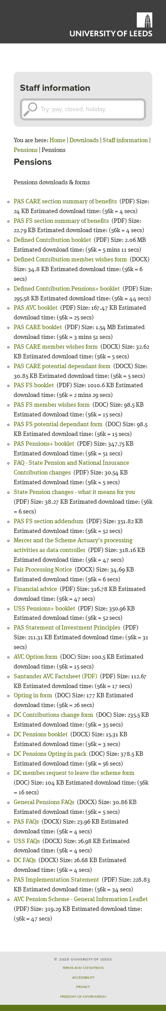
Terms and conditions (83, 968)
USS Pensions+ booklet (44, 609)
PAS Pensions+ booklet (44, 444)
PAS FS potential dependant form (58, 424)
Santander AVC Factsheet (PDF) (55, 676)
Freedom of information (83, 997)
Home (58, 140)
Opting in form (33, 695)
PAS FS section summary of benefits (61, 221)
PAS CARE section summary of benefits (65, 201)
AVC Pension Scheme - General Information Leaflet (81, 899)
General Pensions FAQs (44, 802)
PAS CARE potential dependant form (62, 366)
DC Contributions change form (53, 715)
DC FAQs (25, 860)
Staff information (125, 140)
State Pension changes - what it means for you (74, 492)
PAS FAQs (26, 822)
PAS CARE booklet (38, 327)
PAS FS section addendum (49, 521)
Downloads (84, 140)
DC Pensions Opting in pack (50, 754)
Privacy (83, 987)
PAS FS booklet (34, 385)
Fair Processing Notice (43, 570)
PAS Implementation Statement (56, 880)
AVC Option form (36, 657)
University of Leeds (111, 24)
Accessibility (83, 978)
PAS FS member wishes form (52, 405)
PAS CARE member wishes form (56, 347)
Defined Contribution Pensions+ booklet (67, 289)
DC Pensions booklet (41, 734)
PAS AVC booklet (36, 308)
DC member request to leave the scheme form (74, 773)
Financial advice (35, 589)
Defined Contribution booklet (52, 240)
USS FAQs (27, 841)
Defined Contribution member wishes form (70, 260)
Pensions (26, 150)
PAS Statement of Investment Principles (67, 628)
